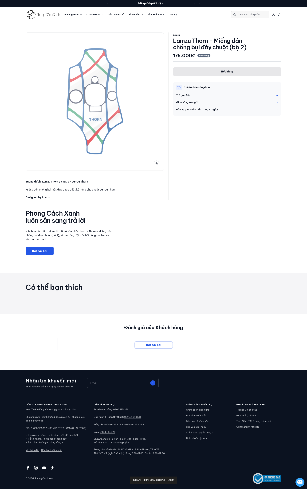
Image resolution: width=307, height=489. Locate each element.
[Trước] (108, 3)
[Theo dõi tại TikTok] (52, 468)
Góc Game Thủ (116, 14)
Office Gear (93, 14)
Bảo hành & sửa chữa (197, 421)
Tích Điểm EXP (156, 14)
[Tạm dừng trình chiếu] (195, 3)
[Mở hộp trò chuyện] (299, 482)
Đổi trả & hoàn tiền (196, 415)
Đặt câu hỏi (39, 250)
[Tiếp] (199, 3)
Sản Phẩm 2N (136, 14)
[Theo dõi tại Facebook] (28, 468)
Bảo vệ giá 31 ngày (196, 426)
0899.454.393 (132, 417)
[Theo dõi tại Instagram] (36, 468)
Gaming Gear (71, 14)
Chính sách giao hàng (197, 409)
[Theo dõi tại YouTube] (44, 468)
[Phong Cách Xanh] (43, 14)
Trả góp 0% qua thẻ (246, 409)
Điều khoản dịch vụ (196, 438)
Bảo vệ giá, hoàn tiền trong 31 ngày (197, 109)
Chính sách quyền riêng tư (200, 432)
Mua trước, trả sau (246, 415)
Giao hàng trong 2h (187, 102)
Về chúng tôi (32, 450)
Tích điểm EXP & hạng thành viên (254, 421)
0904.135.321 (120, 409)
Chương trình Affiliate (247, 426)
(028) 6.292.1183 (134, 424)
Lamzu (176, 35)
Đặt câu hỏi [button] (153, 344)
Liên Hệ (173, 14)
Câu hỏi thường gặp (51, 450)
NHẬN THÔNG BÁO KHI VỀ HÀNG (153, 480)
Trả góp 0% (183, 95)
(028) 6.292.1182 (113, 424)
